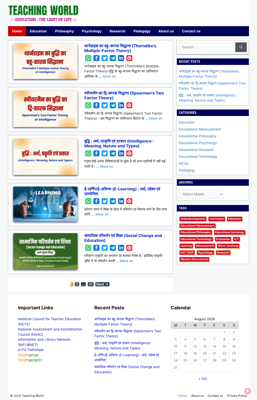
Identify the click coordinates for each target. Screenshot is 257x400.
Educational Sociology (229, 232)
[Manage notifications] (247, 391)
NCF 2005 (187, 252)
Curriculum (216, 218)
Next (102, 284)
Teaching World (33, 396)
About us (166, 31)
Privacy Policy (237, 396)
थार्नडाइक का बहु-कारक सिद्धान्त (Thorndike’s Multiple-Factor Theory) (120, 48)
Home (17, 31)
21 (91, 284)
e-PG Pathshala (31, 350)
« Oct (203, 379)
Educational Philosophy (197, 136)
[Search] (241, 47)
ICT (236, 239)
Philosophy (64, 31)
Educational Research (196, 150)
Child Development (193, 218)
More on (109, 76)
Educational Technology (198, 157)
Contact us (191, 31)
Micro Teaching (228, 245)
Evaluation (223, 239)
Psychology (92, 31)
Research (117, 31)
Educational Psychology (198, 143)
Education (38, 31)
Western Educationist (194, 259)
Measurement (205, 245)
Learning (186, 245)
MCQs (184, 163)
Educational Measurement (200, 129)
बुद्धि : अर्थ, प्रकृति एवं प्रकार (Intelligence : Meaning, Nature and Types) (119, 143)
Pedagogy (142, 31)
